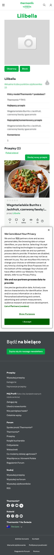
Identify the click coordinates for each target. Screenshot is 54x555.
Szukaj (10, 470)
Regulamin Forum (15, 462)
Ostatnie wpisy (14, 415)
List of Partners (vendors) (16, 306)
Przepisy (11, 372)
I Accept (27, 321)
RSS (9, 488)
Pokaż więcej (12, 152)
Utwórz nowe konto (16, 406)
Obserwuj (11, 68)
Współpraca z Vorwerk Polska (21, 458)
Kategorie (11, 382)
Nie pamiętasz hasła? (17, 411)
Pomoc (36, 551)
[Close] (49, 230)
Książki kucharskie (16, 440)
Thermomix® (13, 432)
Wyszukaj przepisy (16, 377)
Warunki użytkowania (16, 545)
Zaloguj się (12, 402)
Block (25, 68)
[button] (3, 5)
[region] (27, 277)
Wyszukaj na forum (16, 479)
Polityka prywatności (38, 545)
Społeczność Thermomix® (20, 427)
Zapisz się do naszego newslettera (26, 351)
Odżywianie (12, 445)
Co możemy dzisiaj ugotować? (22, 454)
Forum (10, 422)
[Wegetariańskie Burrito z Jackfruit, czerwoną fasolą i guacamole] (27, 179)
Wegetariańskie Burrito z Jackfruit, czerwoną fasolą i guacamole (25, 207)
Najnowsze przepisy (16, 386)
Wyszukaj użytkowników (19, 483)
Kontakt (35, 539)
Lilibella (16, 213)
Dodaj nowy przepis (37, 157)
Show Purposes (27, 314)
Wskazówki (12, 449)
